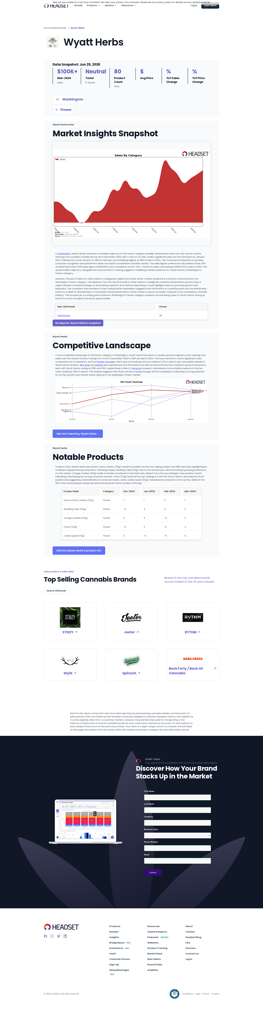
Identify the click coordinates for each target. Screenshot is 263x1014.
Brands (78, 5)
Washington (64, 253)
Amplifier (152, 970)
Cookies (215, 993)
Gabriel (99, 365)
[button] (94, 5)
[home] (56, 5)
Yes (205, 2)
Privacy (206, 993)
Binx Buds (85, 365)
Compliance (187, 993)
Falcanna (136, 368)
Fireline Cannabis (105, 361)
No (208, 2)
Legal (197, 993)
